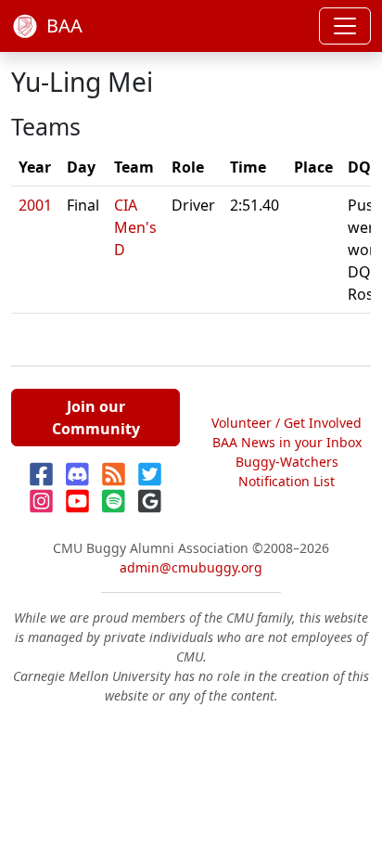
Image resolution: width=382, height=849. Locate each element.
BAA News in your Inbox (287, 442)
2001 (35, 205)
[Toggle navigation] (345, 26)
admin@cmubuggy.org (191, 567)
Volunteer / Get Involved (286, 422)
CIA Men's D (135, 227)
